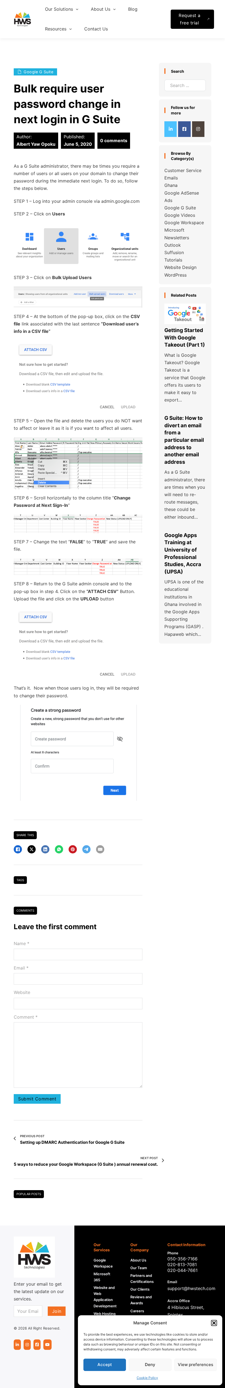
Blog (132, 9)
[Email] (100, 849)
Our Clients (140, 1289)
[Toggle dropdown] (77, 9)
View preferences (195, 1364)
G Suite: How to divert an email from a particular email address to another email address (184, 440)
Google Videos (179, 215)
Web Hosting (105, 1313)
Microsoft (174, 230)
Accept (104, 1364)
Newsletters (176, 237)
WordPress (175, 275)
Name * (21, 943)
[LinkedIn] (45, 849)
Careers (137, 1311)
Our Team (138, 1268)
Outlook (172, 245)
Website (22, 992)
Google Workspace (184, 222)
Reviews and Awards (141, 1300)
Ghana (171, 185)
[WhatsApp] (59, 849)
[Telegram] (86, 849)
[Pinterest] (73, 849)
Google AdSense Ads (181, 196)
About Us (138, 1260)
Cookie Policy (147, 1378)
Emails (171, 178)
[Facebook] (18, 849)
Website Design (180, 267)
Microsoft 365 (102, 1277)
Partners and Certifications (142, 1278)
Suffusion (174, 252)
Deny (150, 1364)
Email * (21, 968)
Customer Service (182, 170)
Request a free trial (190, 19)
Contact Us (96, 29)
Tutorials (173, 260)
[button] (214, 1323)
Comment (26, 1017)
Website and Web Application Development (105, 1296)
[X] (31, 849)
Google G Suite (180, 207)
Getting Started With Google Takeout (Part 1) (184, 337)
